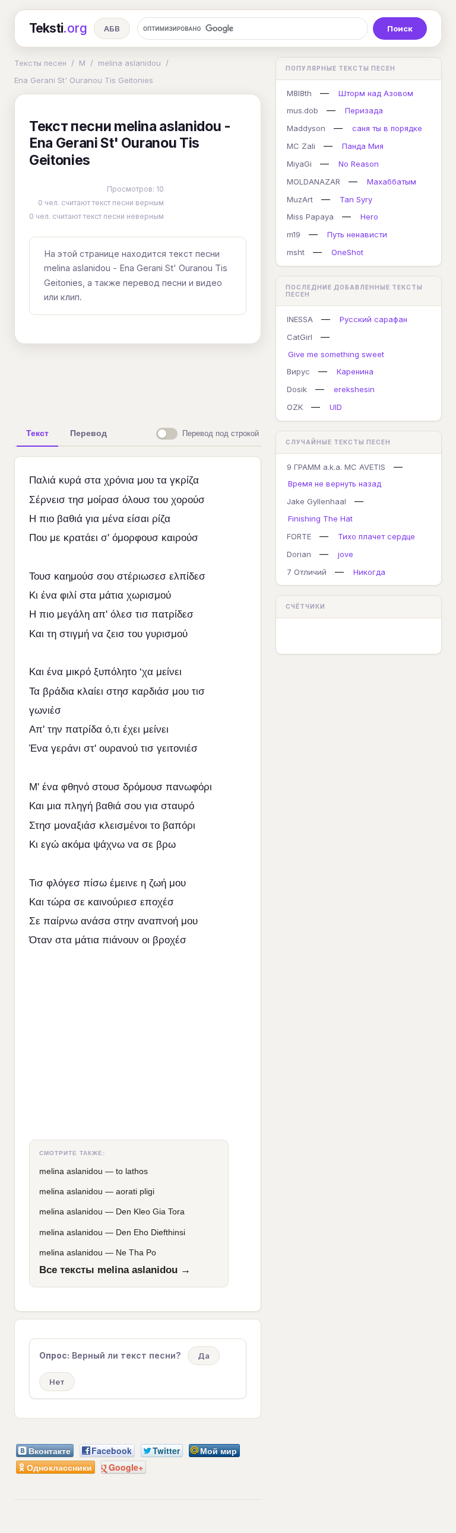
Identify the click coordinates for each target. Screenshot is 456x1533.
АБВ (112, 28)
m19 (293, 234)
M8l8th (299, 93)
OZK (295, 407)
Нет (57, 1381)
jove (345, 554)
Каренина (355, 371)
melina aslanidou (129, 63)
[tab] (37, 433)
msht (296, 252)
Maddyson (306, 128)
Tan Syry (356, 199)
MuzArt (300, 199)
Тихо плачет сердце (376, 536)
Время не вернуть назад (334, 483)
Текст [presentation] (37, 433)
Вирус (298, 371)
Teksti (58, 28)
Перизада (364, 110)
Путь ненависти (357, 234)
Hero (369, 216)
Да (204, 1355)
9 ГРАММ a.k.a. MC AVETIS (336, 467)
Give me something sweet (336, 354)
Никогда (369, 572)
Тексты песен (40, 63)
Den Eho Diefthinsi (150, 1232)
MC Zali (301, 146)
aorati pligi (135, 1191)
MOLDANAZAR (313, 181)
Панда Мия (363, 146)
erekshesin (354, 389)
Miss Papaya (310, 216)
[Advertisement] (201, 380)
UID (336, 407)
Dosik (297, 389)
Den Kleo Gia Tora (150, 1211)
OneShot (347, 252)
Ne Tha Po (136, 1252)
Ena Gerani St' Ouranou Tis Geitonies (83, 80)
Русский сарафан (373, 319)
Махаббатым (391, 181)
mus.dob (302, 110)
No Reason (358, 163)
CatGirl (299, 337)
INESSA (300, 319)
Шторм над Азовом (375, 93)
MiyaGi (299, 163)
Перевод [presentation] (88, 433)
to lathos (132, 1171)
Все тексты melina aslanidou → (115, 1269)
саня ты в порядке (387, 128)
